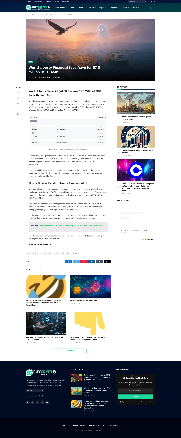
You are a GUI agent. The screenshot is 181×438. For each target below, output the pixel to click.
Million (56, 253)
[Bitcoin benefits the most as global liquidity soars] (136, 103)
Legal (101, 7)
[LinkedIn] (18, 103)
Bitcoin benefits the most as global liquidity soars (136, 118)
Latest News (59, 7)
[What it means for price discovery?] (90, 286)
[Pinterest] (18, 109)
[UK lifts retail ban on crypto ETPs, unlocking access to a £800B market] (76, 391)
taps (62, 253)
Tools (134, 7)
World (75, 253)
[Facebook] (18, 93)
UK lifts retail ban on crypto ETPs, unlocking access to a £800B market (97, 390)
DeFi (72, 7)
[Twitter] (18, 98)
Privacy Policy (38, 2)
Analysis (113, 7)
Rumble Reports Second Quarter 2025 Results (137, 151)
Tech (81, 7)
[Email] (18, 114)
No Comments (45, 77)
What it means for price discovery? (85, 300)
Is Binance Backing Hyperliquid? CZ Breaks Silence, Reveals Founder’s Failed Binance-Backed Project (43, 302)
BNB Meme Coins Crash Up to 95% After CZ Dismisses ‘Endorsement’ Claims (88, 338)
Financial (36, 253)
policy (142, 402)
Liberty (43, 253)
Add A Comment (68, 350)
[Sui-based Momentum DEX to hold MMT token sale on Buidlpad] (46, 323)
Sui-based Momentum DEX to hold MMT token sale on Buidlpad (45, 338)
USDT (69, 253)
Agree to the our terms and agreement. (136, 402)
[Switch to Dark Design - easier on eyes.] (151, 7)
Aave (28, 253)
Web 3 (91, 7)
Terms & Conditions (52, 2)
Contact (28, 2)
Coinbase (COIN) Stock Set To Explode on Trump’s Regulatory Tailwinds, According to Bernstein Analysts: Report (138, 187)
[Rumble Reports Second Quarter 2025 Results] (136, 137)
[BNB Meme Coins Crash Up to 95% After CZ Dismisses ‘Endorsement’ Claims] (90, 323)
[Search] (154, 7)
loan (49, 253)
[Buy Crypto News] (38, 7)
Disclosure (65, 2)
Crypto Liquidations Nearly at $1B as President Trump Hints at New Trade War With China (97, 377)
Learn (124, 7)
